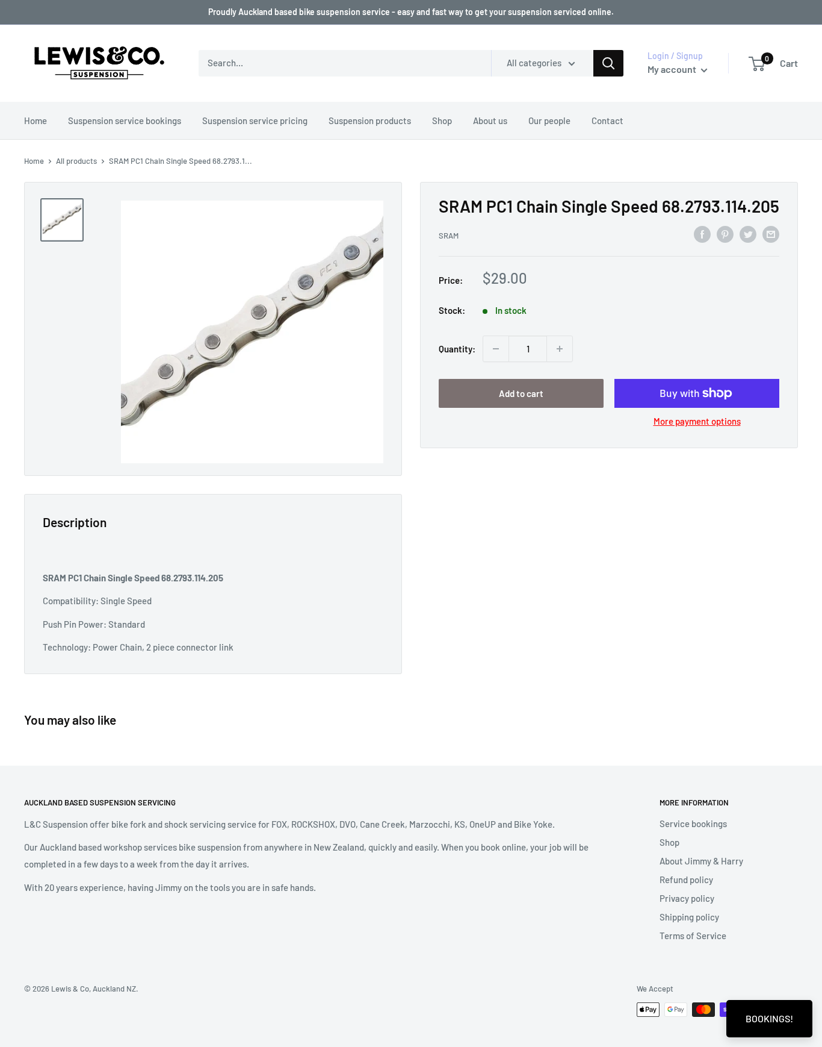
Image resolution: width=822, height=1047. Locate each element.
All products (76, 161)
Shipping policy (689, 916)
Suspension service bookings (124, 120)
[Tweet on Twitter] (748, 234)
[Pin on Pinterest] (725, 234)
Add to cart (521, 393)
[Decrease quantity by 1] (495, 348)
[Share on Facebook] (702, 234)
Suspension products (370, 120)
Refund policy (686, 879)
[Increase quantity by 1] (559, 348)
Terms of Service (693, 935)
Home (35, 120)
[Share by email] (770, 234)
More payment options (697, 421)
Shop (442, 120)
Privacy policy (687, 898)
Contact (607, 120)
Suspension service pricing (254, 120)
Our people (549, 120)
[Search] (608, 63)
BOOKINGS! (769, 1018)
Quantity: (457, 348)
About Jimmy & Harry (701, 860)
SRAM (449, 235)
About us (490, 120)
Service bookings (693, 823)
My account (672, 69)
